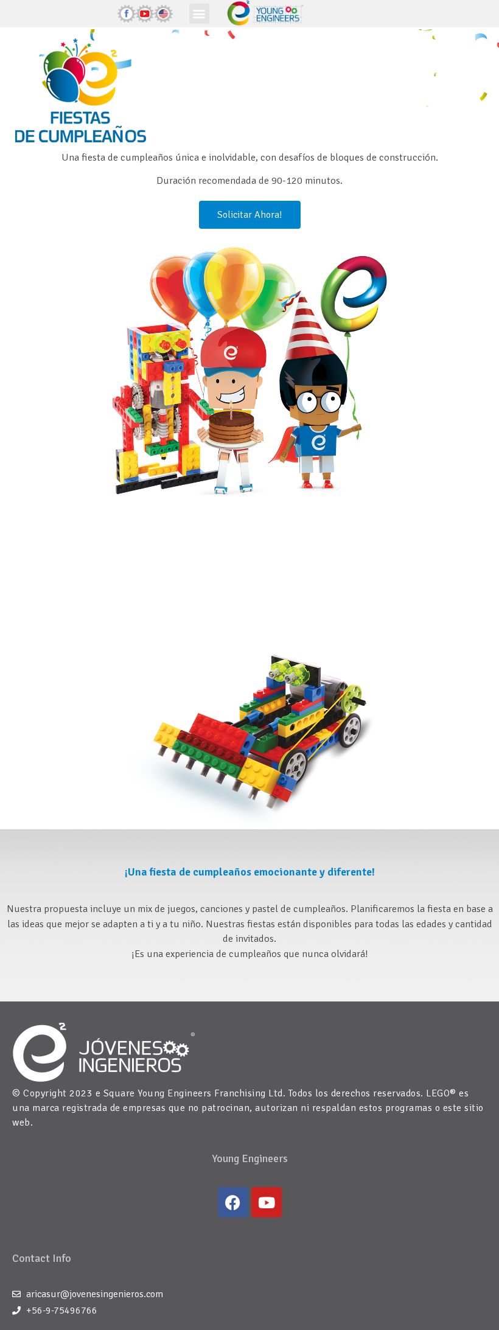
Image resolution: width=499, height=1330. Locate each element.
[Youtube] (266, 1202)
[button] (199, 14)
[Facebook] (233, 1202)
